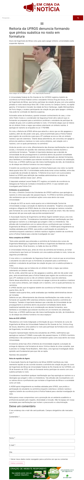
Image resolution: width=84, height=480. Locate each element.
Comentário (14, 416)
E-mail (12, 445)
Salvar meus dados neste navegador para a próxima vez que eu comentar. (39, 459)
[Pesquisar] (78, 17)
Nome (12, 438)
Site (10, 452)
